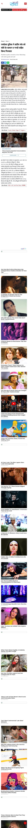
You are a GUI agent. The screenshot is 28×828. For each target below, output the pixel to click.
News (7, 41)
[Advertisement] (14, 25)
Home (2, 41)
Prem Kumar (6, 59)
